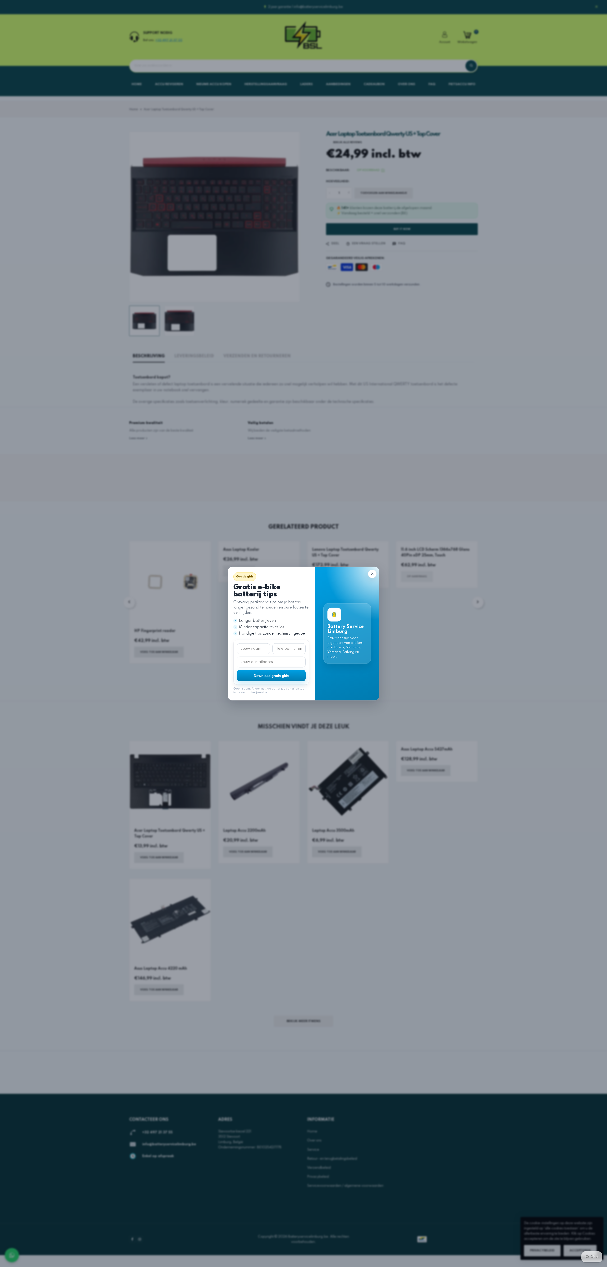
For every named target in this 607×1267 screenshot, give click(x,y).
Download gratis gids (271, 675)
